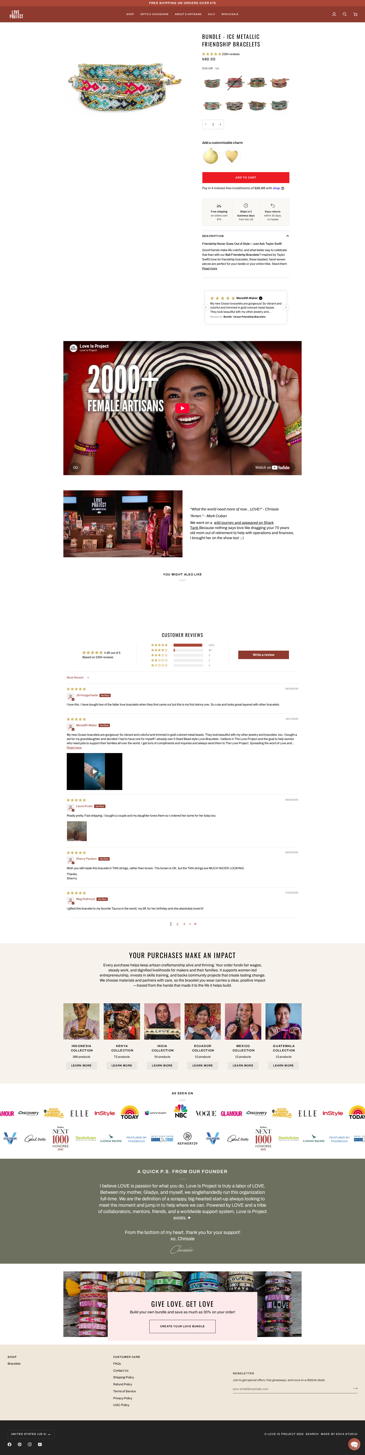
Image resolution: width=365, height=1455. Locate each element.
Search (312, 1434)
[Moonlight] (235, 105)
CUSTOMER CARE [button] (126, 1357)
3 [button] (184, 924)
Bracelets (14, 1363)
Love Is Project (282, 1434)
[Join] (353, 1388)
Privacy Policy (122, 1398)
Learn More (81, 1065)
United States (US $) (28, 1434)
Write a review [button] (263, 655)
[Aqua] (212, 83)
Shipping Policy (123, 1377)
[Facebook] (9, 1444)
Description (213, 236)
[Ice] (212, 105)
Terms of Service (124, 1391)
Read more (209, 268)
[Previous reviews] (205, 307)
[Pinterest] (20, 1444)
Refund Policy (122, 1384)
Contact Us (120, 1370)
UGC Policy (121, 1405)
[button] (130, 14)
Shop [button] (12, 1357)
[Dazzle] (257, 83)
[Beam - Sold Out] (235, 83)
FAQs (117, 1363)
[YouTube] (40, 1444)
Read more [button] (74, 747)
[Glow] (279, 83)
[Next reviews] (286, 307)
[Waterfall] (279, 105)
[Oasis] (257, 105)
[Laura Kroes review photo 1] (77, 831)
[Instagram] (30, 1444)
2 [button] (177, 924)
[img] (76, 689)
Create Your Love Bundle (182, 1326)
